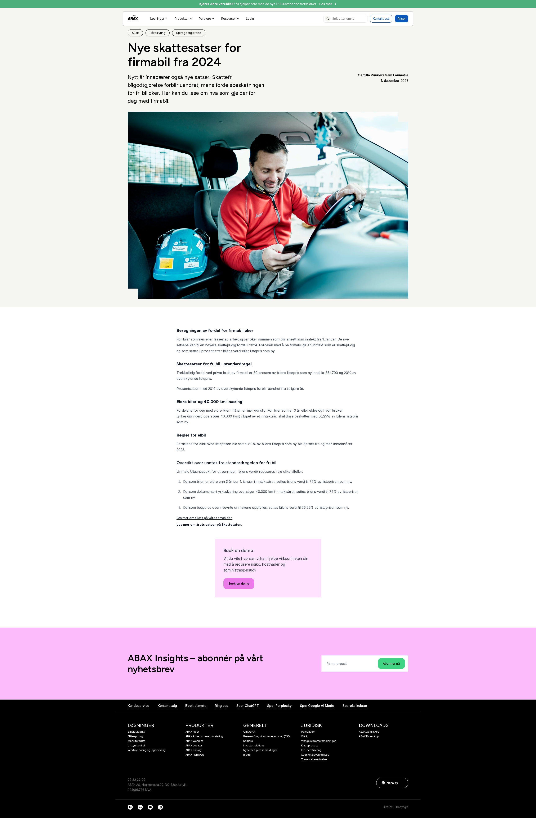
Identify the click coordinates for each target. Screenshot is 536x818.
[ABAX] (133, 17)
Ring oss (221, 706)
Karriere (248, 741)
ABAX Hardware (195, 754)
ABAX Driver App (369, 736)
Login (250, 19)
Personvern (308, 731)
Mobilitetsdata (136, 741)
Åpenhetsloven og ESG (315, 754)
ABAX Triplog (193, 750)
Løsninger (157, 19)
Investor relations (253, 745)
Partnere (205, 19)
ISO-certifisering (311, 750)
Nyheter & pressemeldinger (260, 750)
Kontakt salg (167, 706)
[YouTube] (150, 807)
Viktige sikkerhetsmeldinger (318, 741)
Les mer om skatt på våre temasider (204, 518)
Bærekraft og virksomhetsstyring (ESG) (267, 736)
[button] (403, 782)
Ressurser (228, 19)
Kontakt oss (381, 19)
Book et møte (195, 706)
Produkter (181, 19)
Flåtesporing (135, 736)
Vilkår (304, 736)
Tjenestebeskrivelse (314, 759)
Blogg (247, 754)
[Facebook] (130, 807)
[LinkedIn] (140, 807)
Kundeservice (138, 706)
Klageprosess (309, 745)
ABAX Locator (194, 745)
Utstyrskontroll (137, 745)
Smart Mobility (136, 731)
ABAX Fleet (192, 731)
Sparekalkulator (355, 706)
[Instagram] (160, 807)
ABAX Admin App (369, 731)
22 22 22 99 (136, 779)
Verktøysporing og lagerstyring (147, 750)
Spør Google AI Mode (317, 706)
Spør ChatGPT (247, 706)
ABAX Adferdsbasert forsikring (204, 736)
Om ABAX (249, 731)
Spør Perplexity (279, 706)
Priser (401, 19)
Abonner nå (391, 663)
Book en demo (238, 583)
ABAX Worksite (195, 741)
